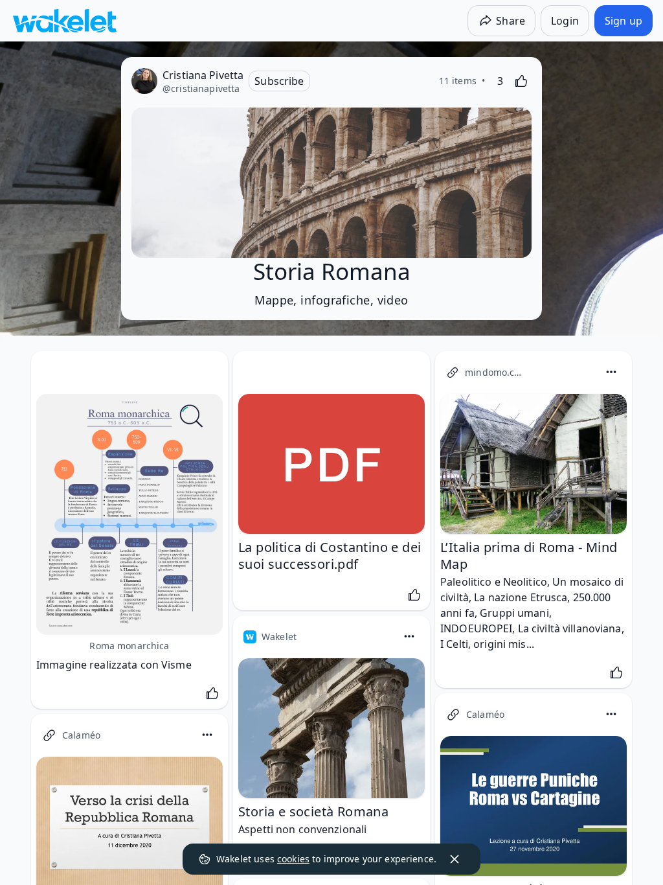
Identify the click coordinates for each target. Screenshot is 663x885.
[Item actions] (611, 372)
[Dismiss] (454, 859)
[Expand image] (129, 514)
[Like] (521, 81)
